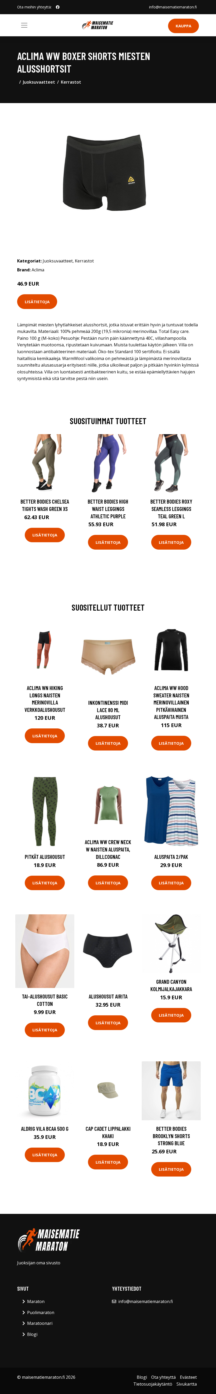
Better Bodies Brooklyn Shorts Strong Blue (171, 1135)
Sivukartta (186, 1384)
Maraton (36, 1301)
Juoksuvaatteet (39, 82)
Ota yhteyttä (163, 1377)
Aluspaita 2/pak (171, 856)
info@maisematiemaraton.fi (173, 6)
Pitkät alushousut (45, 856)
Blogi (32, 1334)
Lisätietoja (37, 301)
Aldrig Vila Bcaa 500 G (44, 1128)
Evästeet (188, 1377)
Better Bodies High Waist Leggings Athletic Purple (108, 508)
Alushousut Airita (108, 996)
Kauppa (183, 25)
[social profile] (58, 7)
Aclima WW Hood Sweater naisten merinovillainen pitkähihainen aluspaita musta (171, 702)
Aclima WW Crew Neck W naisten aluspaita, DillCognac (108, 849)
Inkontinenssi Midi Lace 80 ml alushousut (108, 709)
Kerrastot (71, 82)
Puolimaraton (40, 1312)
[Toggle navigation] (24, 25)
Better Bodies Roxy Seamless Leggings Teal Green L (171, 508)
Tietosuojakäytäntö (152, 1384)
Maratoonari (39, 1323)
